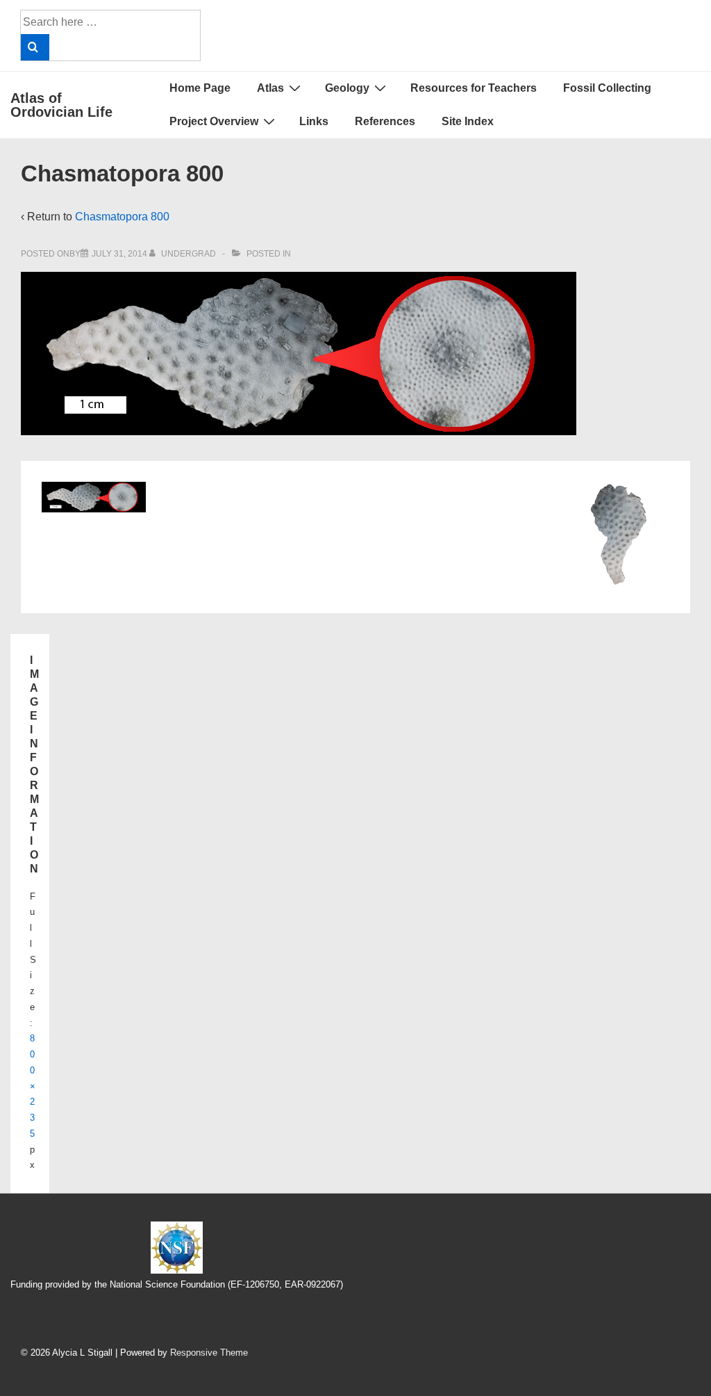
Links (313, 121)
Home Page (200, 88)
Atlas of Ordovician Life (61, 105)
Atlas (270, 88)
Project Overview (213, 121)
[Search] (35, 47)
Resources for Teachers (473, 88)
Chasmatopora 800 (122, 216)
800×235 (32, 1086)
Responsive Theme (209, 1352)
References (385, 121)
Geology (347, 88)
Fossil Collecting (607, 88)
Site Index (468, 121)
